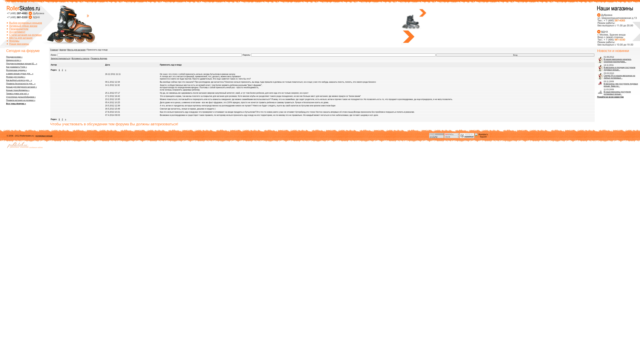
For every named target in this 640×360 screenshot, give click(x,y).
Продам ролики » (14, 57)
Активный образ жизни (23, 25)
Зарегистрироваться (60, 58)
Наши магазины (19, 43)
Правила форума (99, 58)
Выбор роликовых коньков (25, 23)
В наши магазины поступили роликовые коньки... (617, 93)
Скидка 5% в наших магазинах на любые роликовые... (619, 76)
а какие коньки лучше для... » (19, 73)
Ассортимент (17, 31)
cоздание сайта (36, 147)
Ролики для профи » (15, 77)
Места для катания (20, 37)
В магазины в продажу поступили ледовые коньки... (619, 68)
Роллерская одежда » (16, 70)
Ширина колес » (13, 60)
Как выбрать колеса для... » (19, 80)
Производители (18, 29)
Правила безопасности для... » (21, 83)
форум (63, 50)
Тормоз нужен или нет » (17, 93)
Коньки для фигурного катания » (21, 87)
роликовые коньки (44, 136)
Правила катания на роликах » (20, 100)
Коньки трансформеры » (18, 90)
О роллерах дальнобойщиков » (21, 97)
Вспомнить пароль (80, 58)
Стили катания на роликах (25, 35)
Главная (54, 50)
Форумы (14, 41)
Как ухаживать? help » (16, 67)
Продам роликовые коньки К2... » (21, 63)
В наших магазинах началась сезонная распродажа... (617, 60)
